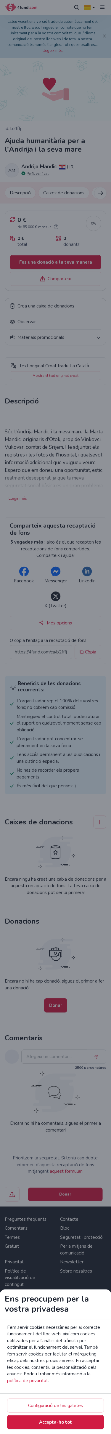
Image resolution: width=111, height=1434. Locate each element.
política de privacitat (27, 1381)
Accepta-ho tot (55, 1422)
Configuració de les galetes (55, 1406)
